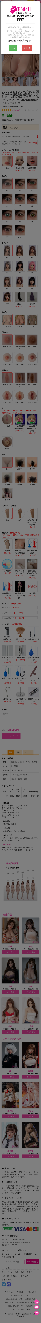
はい (13, 47)
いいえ (27, 47)
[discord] (36, 1313)
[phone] (36, 1301)
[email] (36, 1307)
